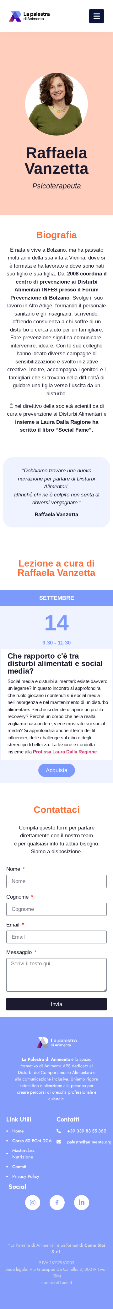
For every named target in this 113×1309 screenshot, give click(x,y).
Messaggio (19, 952)
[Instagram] (32, 1202)
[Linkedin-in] (81, 1202)
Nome (14, 869)
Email (13, 925)
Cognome (18, 897)
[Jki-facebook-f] (57, 1202)
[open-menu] (96, 16)
